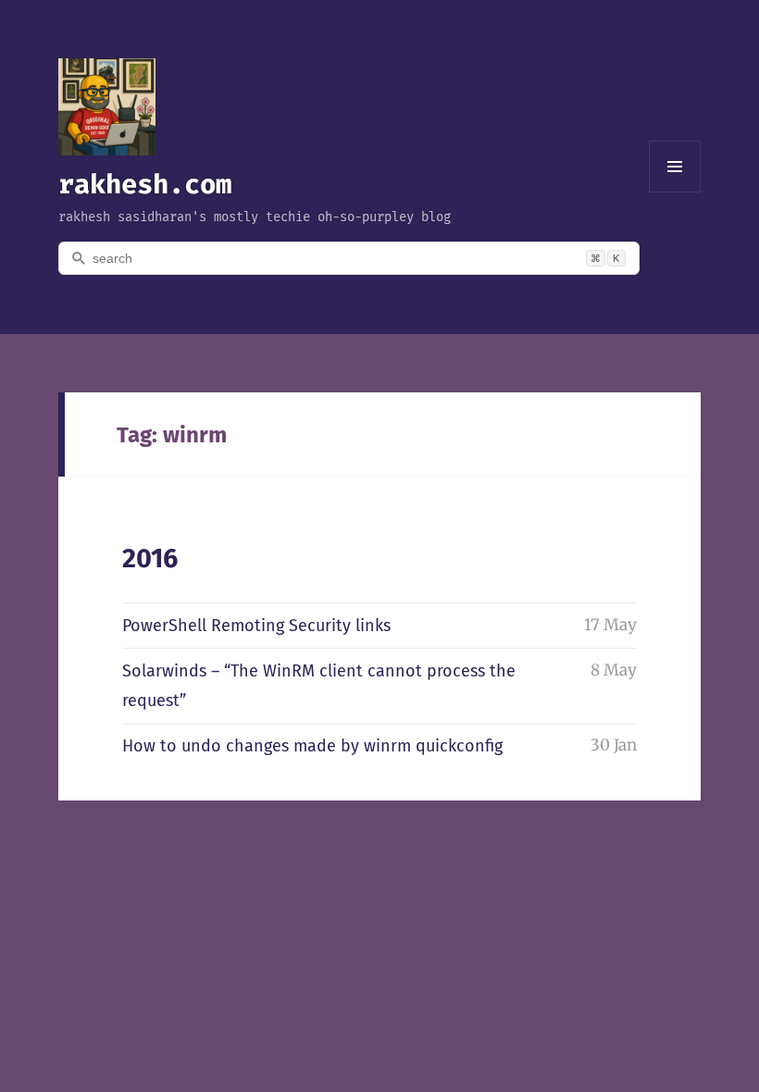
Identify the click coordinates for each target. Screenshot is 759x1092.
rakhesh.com (144, 184)
